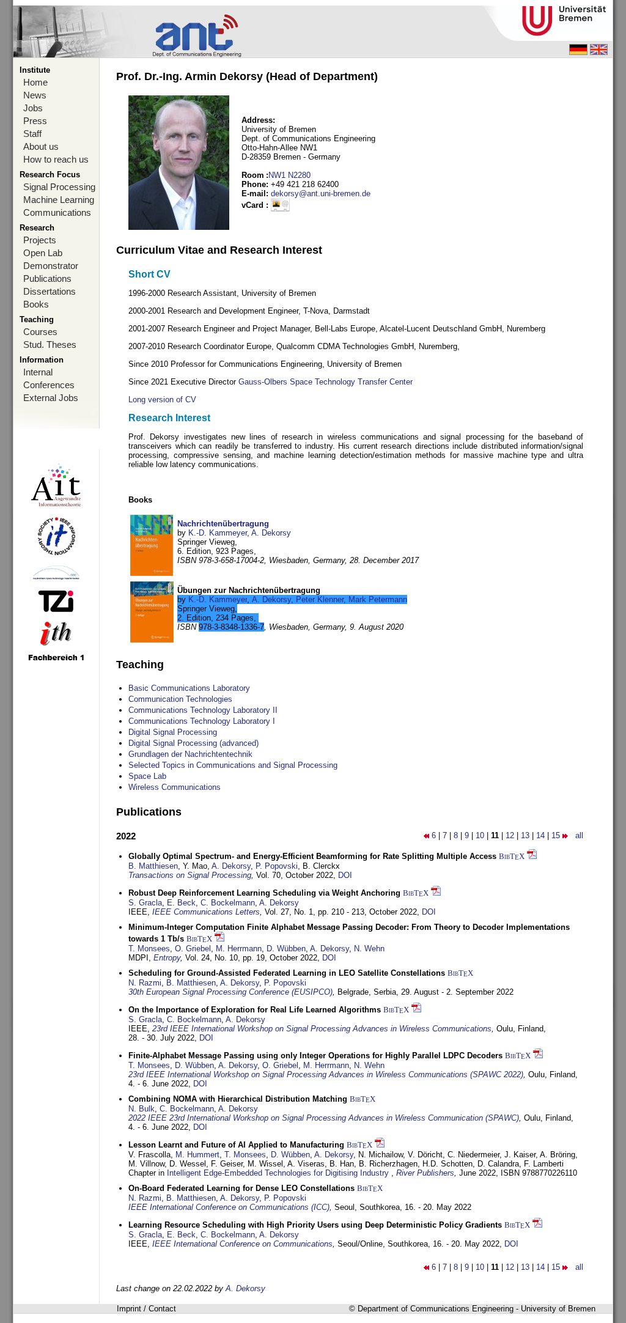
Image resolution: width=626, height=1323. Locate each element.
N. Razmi (144, 982)
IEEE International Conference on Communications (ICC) (229, 1207)
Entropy (166, 957)
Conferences (49, 385)
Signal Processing (59, 187)
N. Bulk (141, 1108)
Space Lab (147, 776)
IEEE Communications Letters (206, 911)
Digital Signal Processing (172, 732)
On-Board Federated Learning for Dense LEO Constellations (241, 1188)
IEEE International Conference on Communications (242, 1243)
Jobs (33, 108)
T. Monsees (149, 948)
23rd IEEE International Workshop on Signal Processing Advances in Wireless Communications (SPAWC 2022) (325, 1074)
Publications (47, 278)
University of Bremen (558, 1308)
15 (555, 835)
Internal (38, 372)
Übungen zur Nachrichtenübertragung (248, 590)
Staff (32, 133)
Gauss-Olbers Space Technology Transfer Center (325, 381)
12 (510, 835)
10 (480, 835)
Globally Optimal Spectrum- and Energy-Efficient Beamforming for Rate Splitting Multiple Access (312, 856)
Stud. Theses (49, 344)
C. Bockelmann (228, 902)
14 (540, 835)
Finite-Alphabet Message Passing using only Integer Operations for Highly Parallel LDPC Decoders (315, 1055)
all (579, 835)
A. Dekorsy (271, 532)
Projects (39, 240)
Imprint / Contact (146, 1308)
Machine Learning (58, 199)
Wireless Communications (174, 787)
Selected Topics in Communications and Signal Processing (232, 765)
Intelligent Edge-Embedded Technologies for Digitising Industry (279, 1172)
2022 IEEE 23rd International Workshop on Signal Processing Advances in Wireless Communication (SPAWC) (323, 1117)
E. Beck (181, 902)
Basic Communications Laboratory (189, 688)
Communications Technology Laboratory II (203, 710)
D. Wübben (286, 948)
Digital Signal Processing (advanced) (193, 743)
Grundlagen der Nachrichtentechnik (190, 754)
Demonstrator (50, 265)
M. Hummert (197, 1154)
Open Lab (42, 253)
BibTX (512, 856)
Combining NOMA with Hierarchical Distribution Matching (237, 1099)
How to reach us (56, 159)
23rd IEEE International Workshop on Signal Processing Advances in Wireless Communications (322, 1028)
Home (35, 82)
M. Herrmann (239, 948)
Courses (40, 331)
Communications (57, 212)
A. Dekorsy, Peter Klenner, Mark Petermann (329, 599)
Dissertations (49, 291)
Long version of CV (162, 399)
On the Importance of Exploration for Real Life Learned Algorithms (254, 1009)
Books (36, 304)
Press (35, 121)
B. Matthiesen (153, 866)
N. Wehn (369, 948)
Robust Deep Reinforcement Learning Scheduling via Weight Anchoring (264, 892)
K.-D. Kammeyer (217, 532)
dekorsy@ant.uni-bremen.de (320, 193)
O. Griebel (193, 948)
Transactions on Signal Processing (189, 875)
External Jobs (50, 397)
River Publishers (425, 1172)
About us (41, 146)
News (34, 95)
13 (525, 835)
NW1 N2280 (289, 175)
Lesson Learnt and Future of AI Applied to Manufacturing (236, 1144)
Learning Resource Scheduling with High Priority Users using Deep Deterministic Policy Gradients (315, 1224)
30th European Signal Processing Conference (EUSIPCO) (230, 992)
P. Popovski (277, 866)
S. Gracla (145, 902)
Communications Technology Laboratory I (201, 721)
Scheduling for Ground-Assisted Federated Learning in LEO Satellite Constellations (286, 973)
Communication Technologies (180, 699)
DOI (345, 875)
